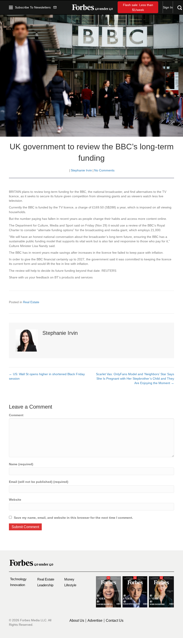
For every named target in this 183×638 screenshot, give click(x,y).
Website (15, 499)
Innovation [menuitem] (17, 585)
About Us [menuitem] (76, 620)
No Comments (104, 170)
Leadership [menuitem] (45, 585)
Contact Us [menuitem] (114, 620)
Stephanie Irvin (81, 170)
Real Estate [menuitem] (45, 579)
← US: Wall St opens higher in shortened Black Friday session (47, 376)
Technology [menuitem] (18, 579)
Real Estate (31, 302)
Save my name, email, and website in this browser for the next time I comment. (73, 517)
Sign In (168, 7)
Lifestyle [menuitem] (70, 585)
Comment (16, 415)
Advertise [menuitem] (94, 620)
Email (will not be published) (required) (38, 482)
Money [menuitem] (69, 579)
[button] (35, 7)
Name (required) (21, 464)
